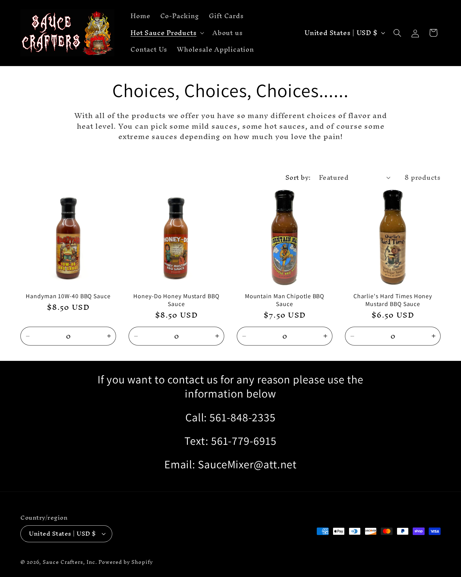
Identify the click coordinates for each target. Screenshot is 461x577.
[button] (167, 32)
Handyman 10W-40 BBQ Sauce (68, 296)
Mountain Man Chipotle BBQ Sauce (285, 300)
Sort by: (298, 177)
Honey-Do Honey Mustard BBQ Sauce (176, 300)
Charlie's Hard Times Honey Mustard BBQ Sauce (392, 300)
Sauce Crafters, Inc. (70, 562)
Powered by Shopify (125, 562)
